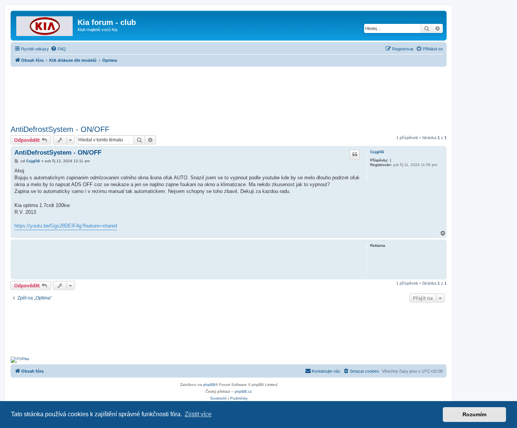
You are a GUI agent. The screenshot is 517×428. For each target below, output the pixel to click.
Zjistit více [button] (198, 414)
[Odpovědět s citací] (355, 154)
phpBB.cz (243, 391)
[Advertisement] (229, 94)
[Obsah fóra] (45, 25)
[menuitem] (58, 48)
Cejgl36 (377, 152)
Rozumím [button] (474, 414)
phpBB (209, 385)
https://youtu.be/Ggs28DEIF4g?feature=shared (65, 226)
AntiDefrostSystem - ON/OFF (60, 129)
